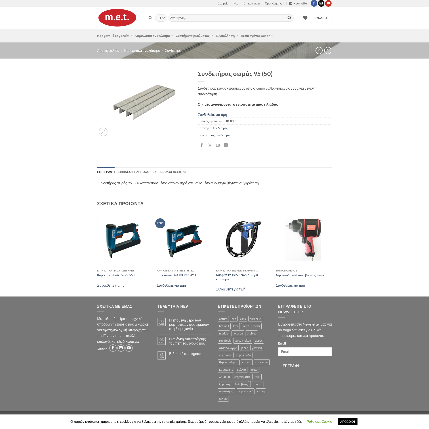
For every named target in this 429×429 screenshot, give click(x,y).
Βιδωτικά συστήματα (185, 353)
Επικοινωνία (252, 3)
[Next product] (318, 50)
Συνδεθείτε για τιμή (212, 114)
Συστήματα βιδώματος (193, 36)
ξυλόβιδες (241, 384)
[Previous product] (327, 50)
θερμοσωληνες (228, 362)
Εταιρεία (223, 3)
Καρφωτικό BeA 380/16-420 (176, 275)
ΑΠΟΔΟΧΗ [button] (347, 421)
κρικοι (254, 369)
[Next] (330, 253)
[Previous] (97, 253)
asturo (223, 319)
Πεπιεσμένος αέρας (255, 36)
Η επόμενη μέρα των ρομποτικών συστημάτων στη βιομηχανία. (189, 324)
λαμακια (224, 377)
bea (212, 135)
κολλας (241, 369)
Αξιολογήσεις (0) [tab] (173, 172)
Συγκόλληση (225, 36)
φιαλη (261, 391)
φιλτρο (223, 398)
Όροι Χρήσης (273, 3)
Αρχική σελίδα (108, 50)
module (224, 333)
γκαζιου (257, 348)
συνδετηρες (223, 135)
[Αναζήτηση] (150, 18)
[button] (298, 3)
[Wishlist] (305, 18)
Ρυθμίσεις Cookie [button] (319, 421)
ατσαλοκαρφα (228, 348)
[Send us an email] (321, 3)
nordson (238, 333)
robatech (225, 340)
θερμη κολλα (243, 355)
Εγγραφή (292, 366)
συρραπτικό (245, 391)
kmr (235, 326)
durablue (255, 319)
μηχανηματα (242, 377)
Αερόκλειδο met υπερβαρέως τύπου (301, 275)
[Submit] (289, 18)
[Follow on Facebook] (314, 3)
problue (252, 333)
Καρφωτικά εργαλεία (113, 36)
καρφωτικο (226, 369)
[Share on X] (210, 145)
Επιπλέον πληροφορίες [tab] (137, 172)
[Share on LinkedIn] (226, 145)
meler (256, 326)
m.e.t (245, 326)
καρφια (246, 362)
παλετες (257, 384)
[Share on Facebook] (202, 145)
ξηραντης (225, 384)
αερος (259, 340)
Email (282, 343)
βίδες (244, 348)
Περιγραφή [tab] (106, 172)
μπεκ (257, 377)
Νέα (236, 3)
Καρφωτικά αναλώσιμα (152, 36)
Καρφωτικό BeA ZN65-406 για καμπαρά (237, 277)
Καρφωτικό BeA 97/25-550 (116, 275)
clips (243, 319)
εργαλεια (225, 355)
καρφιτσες (261, 362)
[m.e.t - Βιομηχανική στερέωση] (119, 18)
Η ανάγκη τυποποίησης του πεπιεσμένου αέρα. (187, 341)
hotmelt (224, 326)
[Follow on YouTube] (328, 3)
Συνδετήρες (174, 50)
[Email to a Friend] (218, 145)
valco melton (243, 340)
